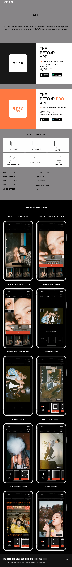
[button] (67, 2)
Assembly (42, 562)
